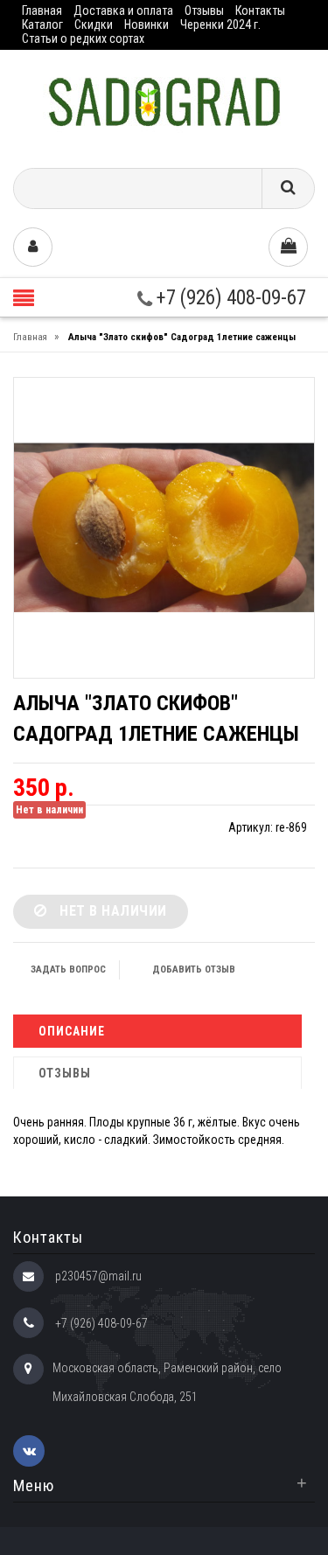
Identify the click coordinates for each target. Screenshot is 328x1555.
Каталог (42, 24)
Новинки (146, 24)
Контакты (260, 10)
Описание (71, 1031)
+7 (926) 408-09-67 (229, 298)
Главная (42, 10)
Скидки (93, 24)
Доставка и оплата (123, 10)
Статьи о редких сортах (83, 38)
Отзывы (204, 10)
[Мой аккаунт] (32, 247)
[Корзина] (288, 247)
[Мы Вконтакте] (29, 1451)
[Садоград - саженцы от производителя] (164, 102)
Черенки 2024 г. (220, 24)
